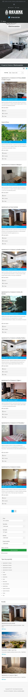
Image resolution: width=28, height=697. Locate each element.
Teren (4, 593)
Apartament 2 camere (7, 565)
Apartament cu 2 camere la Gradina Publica (13, 249)
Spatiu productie (6, 590)
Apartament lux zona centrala (10, 207)
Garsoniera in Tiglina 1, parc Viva (9, 650)
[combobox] (16, 73)
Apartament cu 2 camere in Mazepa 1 (12, 164)
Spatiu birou (5, 586)
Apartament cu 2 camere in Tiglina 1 (11, 380)
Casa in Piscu (5, 122)
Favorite (11, 7)
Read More (23, 652)
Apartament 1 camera (7, 563)
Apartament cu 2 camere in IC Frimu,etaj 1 (13, 423)
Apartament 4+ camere (7, 570)
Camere (4, 535)
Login (18, 7)
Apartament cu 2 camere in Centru (11, 467)
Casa (4, 572)
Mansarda (5, 581)
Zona (4, 518)
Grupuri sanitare (6, 541)
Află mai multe (5, 107)
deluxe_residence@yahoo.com (18, 1)
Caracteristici (5, 553)
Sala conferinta (6, 583)
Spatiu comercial (6, 588)
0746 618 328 (15, 17)
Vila (3, 595)
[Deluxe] (14, 12)
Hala (4, 579)
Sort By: (6, 72)
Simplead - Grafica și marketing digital (16, 691)
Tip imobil (5, 529)
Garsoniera (5, 576)
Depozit (4, 574)
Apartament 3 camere (7, 567)
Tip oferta (5, 524)
